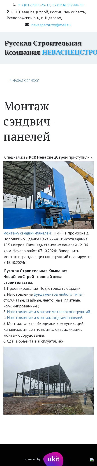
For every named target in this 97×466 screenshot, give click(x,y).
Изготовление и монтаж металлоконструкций (48, 311)
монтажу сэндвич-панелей (27, 233)
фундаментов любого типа (58, 294)
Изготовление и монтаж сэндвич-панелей (44, 317)
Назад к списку (26, 80)
